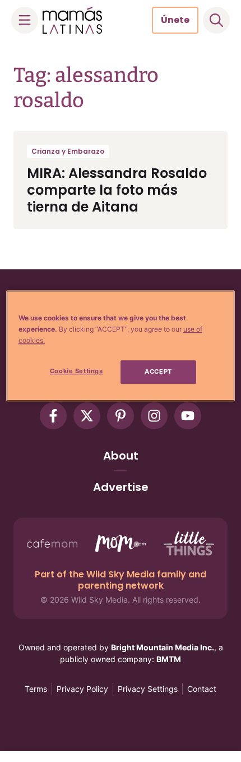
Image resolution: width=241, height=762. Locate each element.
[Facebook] (53, 415)
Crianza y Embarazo (67, 151)
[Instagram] (154, 415)
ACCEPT (158, 372)
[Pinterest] (120, 415)
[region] (120, 345)
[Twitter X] (86, 415)
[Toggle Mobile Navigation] (24, 20)
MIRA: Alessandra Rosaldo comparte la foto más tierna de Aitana (117, 190)
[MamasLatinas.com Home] (72, 20)
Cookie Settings (76, 371)
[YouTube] (187, 415)
